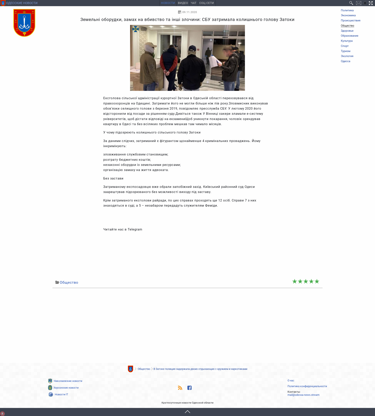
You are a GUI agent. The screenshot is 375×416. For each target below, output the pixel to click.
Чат (193, 3)
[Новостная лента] (180, 388)
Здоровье (347, 30)
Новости (168, 3)
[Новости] (130, 369)
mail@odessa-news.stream (303, 395)
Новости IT (61, 394)
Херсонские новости (66, 387)
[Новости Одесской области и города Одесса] (24, 23)
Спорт (345, 46)
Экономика (348, 15)
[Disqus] (187, 326)
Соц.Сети (206, 3)
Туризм (345, 51)
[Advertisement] (187, 255)
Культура (347, 41)
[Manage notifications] (2, 413)
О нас (291, 380)
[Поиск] (351, 3)
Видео (183, 3)
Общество (347, 25)
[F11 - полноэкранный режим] (370, 3)
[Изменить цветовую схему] (365, 3)
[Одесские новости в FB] (189, 388)
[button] (187, 412)
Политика (347, 10)
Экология (347, 56)
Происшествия (350, 20)
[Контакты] (359, 3)
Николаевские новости (68, 380)
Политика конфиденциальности (307, 386)
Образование (349, 36)
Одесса (345, 61)
